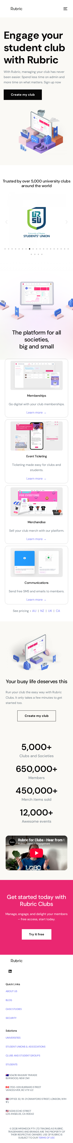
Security (11, 1018)
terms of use (46, 1137)
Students (12, 1064)
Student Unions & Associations (26, 1046)
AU (34, 611)
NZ (42, 611)
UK (50, 611)
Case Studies (14, 1009)
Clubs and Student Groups (23, 1055)
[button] (6, 221)
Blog (9, 1000)
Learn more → (36, 412)
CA (58, 611)
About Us (11, 991)
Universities (13, 1037)
